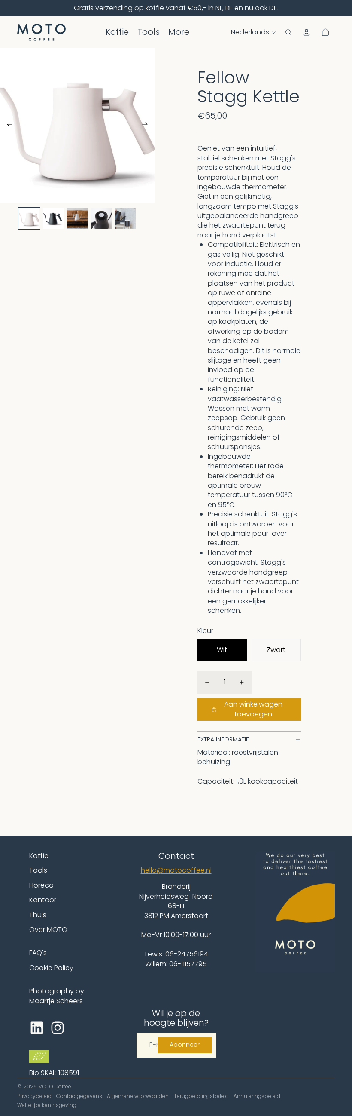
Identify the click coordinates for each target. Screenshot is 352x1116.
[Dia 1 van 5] (29, 218)
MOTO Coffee (54, 1086)
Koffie (39, 856)
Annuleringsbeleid (257, 1096)
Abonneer (185, 1044)
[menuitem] (117, 32)
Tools (38, 870)
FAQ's (38, 953)
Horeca (41, 885)
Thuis (37, 915)
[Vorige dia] (7, 125)
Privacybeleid (34, 1096)
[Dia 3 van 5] (77, 218)
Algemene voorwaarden (138, 1096)
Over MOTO (48, 930)
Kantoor (42, 900)
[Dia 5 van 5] (125, 218)
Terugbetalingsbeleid (201, 1096)
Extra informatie (223, 739)
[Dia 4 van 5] (101, 218)
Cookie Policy (51, 968)
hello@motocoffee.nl (176, 870)
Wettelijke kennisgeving (46, 1105)
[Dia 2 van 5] (53, 218)
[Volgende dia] (147, 125)
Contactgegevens (79, 1096)
